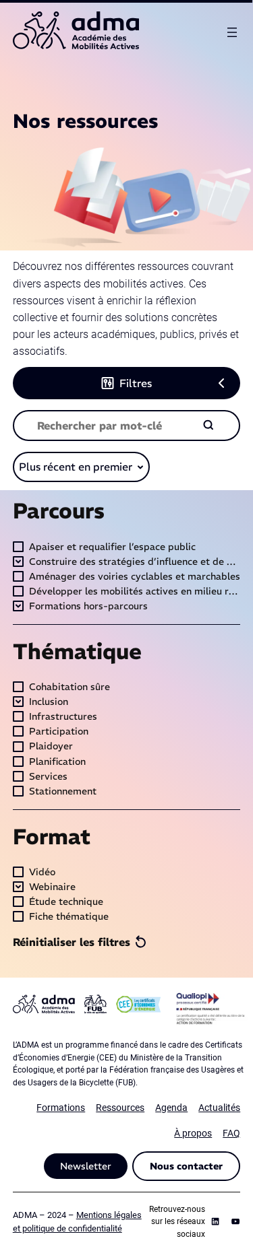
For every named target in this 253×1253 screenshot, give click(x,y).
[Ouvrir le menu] (232, 32)
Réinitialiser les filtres (71, 942)
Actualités (219, 1107)
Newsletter (85, 1166)
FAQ (231, 1133)
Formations (60, 1107)
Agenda (171, 1107)
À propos (193, 1133)
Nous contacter (186, 1166)
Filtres (135, 383)
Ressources (120, 1107)
